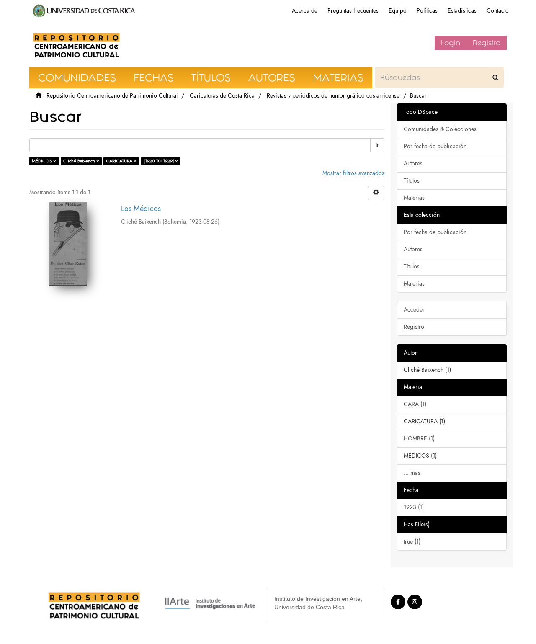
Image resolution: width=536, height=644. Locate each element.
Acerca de (304, 11)
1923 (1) (414, 507)
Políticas (427, 11)
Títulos (412, 181)
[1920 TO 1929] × (161, 161)
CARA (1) (415, 404)
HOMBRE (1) (419, 439)
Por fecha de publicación (435, 146)
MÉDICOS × (44, 161)
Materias (414, 198)
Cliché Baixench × (81, 161)
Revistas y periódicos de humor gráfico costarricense (333, 96)
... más (412, 473)
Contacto (498, 11)
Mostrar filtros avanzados (353, 173)
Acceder (414, 310)
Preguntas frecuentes (353, 11)
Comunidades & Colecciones (440, 129)
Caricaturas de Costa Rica (222, 96)
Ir (377, 145)
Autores (413, 163)
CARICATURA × (121, 161)
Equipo (398, 11)
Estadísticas (462, 11)
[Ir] (495, 77)
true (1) (412, 542)
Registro (486, 42)
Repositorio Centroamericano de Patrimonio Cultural (112, 96)
